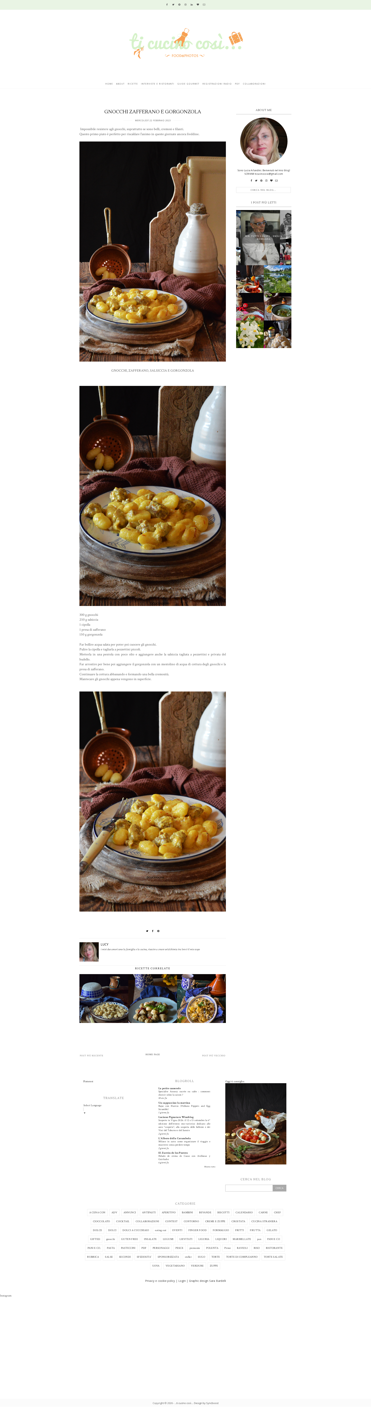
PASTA (111, 1248)
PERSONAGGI (161, 1248)
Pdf (237, 83)
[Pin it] (158, 931)
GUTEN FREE (129, 1239)
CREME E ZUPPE (215, 1221)
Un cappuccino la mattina (174, 1103)
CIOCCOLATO (101, 1221)
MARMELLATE (242, 1239)
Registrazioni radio (217, 83)
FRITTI (239, 1230)
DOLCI (112, 1230)
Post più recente (91, 1055)
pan (259, 1239)
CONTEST (171, 1221)
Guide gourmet (188, 83)
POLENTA (212, 1248)
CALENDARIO (244, 1212)
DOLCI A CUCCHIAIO (136, 1230)
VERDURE (197, 1266)
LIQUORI (221, 1239)
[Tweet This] (147, 931)
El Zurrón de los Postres (173, 1153)
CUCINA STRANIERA (264, 1221)
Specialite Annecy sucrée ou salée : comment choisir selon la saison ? (184, 1093)
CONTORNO (191, 1221)
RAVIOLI (242, 1248)
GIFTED (95, 1239)
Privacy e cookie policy (160, 1281)
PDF (143, 1248)
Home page (153, 1054)
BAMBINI (187, 1212)
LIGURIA (203, 1239)
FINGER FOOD (197, 1230)
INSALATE (150, 1239)
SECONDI (125, 1257)
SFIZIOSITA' (144, 1257)
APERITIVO (169, 1212)
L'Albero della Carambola (174, 1138)
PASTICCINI (128, 1248)
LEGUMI (168, 1239)
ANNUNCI (129, 1212)
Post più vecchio (213, 1055)
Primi (227, 1248)
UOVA (156, 1266)
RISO (257, 1248)
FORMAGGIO (221, 1230)
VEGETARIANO (175, 1266)
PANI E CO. (94, 1248)
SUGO (201, 1257)
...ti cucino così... (184, 1403)
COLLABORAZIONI (147, 1221)
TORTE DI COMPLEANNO (242, 1257)
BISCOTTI (223, 1212)
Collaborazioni (254, 83)
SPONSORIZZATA (168, 1257)
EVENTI (177, 1230)
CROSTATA (238, 1221)
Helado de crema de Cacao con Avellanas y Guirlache (184, 1157)
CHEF (277, 1212)
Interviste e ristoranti (157, 83)
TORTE (215, 1257)
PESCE (179, 1248)
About (120, 83)
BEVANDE (205, 1212)
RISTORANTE (274, 1248)
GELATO (272, 1230)
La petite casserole (169, 1088)
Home (109, 83)
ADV (114, 1212)
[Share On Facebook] (153, 931)
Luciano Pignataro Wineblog (176, 1117)
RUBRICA (93, 1257)
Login (182, 1281)
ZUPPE (214, 1266)
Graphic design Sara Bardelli (207, 1281)
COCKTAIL (122, 1221)
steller (188, 1257)
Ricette (133, 83)
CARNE (263, 1212)
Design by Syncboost (206, 1403)
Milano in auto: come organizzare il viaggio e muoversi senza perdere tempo (184, 1143)
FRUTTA (255, 1230)
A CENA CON (97, 1212)
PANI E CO (273, 1239)
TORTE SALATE (273, 1257)
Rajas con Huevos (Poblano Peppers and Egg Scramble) (184, 1107)
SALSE (109, 1257)
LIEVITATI (186, 1239)
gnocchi (110, 1239)
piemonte (195, 1248)
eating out (160, 1230)
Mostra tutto (209, 1166)
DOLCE (97, 1230)
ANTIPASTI (149, 1212)
